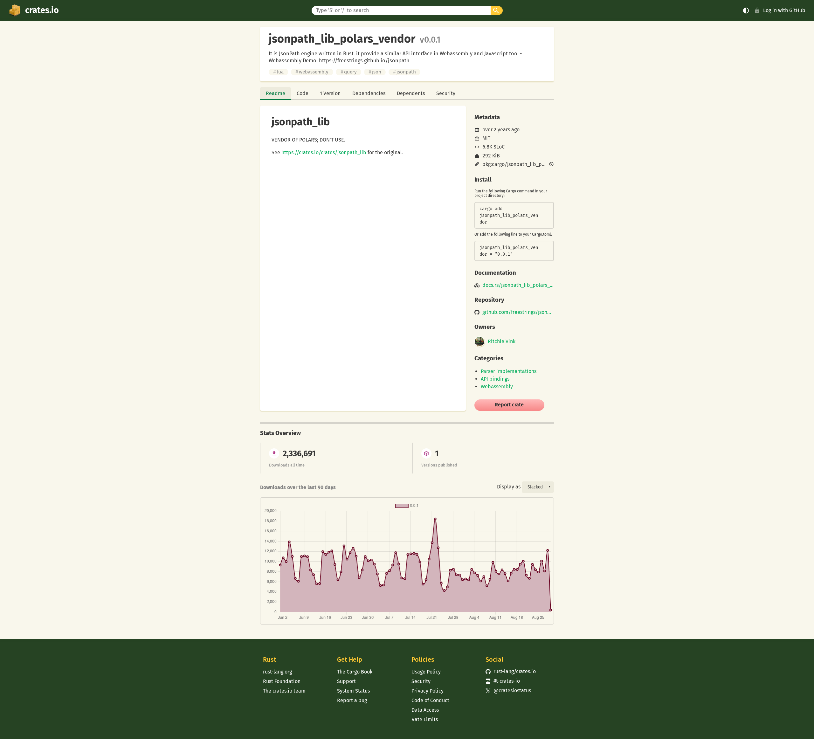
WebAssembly (497, 386)
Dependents (411, 93)
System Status (353, 691)
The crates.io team (284, 691)
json (375, 72)
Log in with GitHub (784, 10)
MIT (486, 138)
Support (346, 681)
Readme (275, 93)
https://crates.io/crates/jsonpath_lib (323, 152)
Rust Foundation (281, 681)
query (349, 72)
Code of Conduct (430, 700)
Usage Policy (426, 672)
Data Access (425, 710)
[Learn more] (551, 165)
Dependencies (368, 93)
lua (278, 72)
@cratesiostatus (508, 690)
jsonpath (404, 72)
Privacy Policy (427, 691)
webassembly (311, 72)
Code (302, 93)
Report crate (509, 405)
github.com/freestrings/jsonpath (518, 312)
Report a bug (352, 700)
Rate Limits (424, 719)
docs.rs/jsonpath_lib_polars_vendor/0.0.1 (518, 285)
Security (445, 93)
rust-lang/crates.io (511, 671)
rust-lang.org (277, 672)
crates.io (42, 10)
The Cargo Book (354, 672)
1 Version (330, 93)
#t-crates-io (503, 681)
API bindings (495, 379)
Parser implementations (508, 371)
